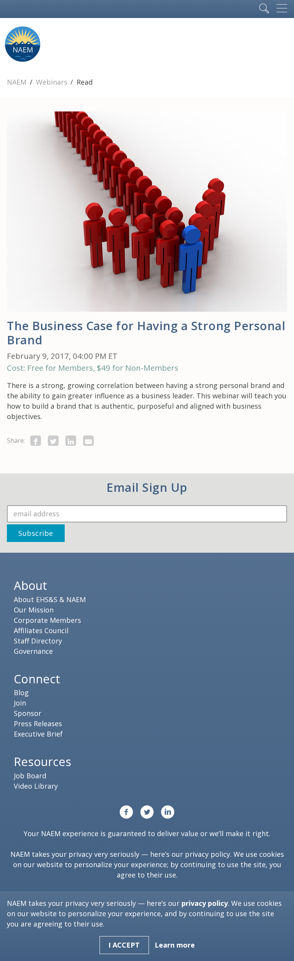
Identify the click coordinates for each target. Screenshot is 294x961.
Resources (42, 761)
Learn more (175, 945)
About (30, 585)
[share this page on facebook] (35, 440)
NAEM (17, 82)
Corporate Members (47, 620)
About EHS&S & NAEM (50, 599)
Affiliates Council (41, 630)
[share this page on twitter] (53, 440)
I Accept (124, 945)
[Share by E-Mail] (88, 440)
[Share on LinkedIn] (70, 440)
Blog (21, 692)
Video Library (36, 786)
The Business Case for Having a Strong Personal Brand (146, 333)
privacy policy (207, 854)
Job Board (30, 775)
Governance (33, 651)
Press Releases (38, 723)
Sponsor (27, 713)
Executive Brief (38, 733)
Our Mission (34, 609)
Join (20, 702)
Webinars (52, 82)
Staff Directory (38, 640)
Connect (37, 679)
